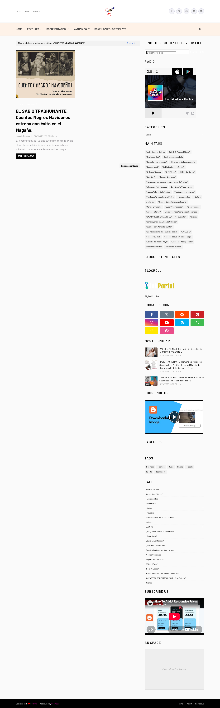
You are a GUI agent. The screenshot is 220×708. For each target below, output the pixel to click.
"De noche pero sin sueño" (156, 162)
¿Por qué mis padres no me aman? (174, 531)
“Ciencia (193, 217)
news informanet (24, 136)
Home (19, 11)
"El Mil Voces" (170, 172)
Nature (180, 467)
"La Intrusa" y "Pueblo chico (181, 187)
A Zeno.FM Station (153, 119)
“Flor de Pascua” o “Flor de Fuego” (177, 237)
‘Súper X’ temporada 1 (174, 207)
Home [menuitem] (19, 29)
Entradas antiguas (129, 166)
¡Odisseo (174, 522)
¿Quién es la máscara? (174, 541)
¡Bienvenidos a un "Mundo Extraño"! (174, 517)
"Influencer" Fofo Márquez (156, 187)
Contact (37, 11)
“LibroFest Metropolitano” (182, 242)
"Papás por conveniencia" (184, 192)
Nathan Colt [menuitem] (81, 29)
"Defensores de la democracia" (183, 162)
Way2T (35, 704)
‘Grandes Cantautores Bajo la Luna (172, 202)
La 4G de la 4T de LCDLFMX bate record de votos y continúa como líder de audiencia (181, 379)
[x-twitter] (179, 11)
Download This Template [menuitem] (110, 29)
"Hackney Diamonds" (167, 177)
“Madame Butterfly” (154, 246)
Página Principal (152, 296)
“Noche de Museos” (173, 246)
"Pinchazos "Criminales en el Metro (160, 197)
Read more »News (26, 156)
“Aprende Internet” (153, 212)
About (189, 704)
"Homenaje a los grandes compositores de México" (166, 182)
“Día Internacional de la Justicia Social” (161, 232)
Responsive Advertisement (174, 669)
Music (170, 467)
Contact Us (199, 704)
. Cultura (197, 197)
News (27, 11)
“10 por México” (193, 207)
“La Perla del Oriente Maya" (156, 242)
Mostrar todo (132, 43)
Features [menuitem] (33, 29)
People (190, 467)
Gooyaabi (55, 704)
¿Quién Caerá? (174, 536)
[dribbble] (167, 330)
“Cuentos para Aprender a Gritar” (159, 227)
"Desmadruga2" (152, 167)
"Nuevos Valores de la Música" (158, 192)
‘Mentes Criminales (154, 207)
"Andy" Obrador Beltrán (155, 152)
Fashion (161, 467)
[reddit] (182, 314)
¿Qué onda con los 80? (174, 545)
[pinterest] (194, 11)
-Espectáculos (184, 197)
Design (175, 135)
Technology (160, 472)
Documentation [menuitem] (56, 29)
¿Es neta (174, 527)
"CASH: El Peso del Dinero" (179, 152)
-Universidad (174, 503)
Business (150, 467)
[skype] (201, 11)
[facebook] (172, 11)
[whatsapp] (197, 322)
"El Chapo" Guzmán (153, 172)
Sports (149, 472)
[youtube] (167, 322)
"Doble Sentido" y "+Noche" (173, 167)
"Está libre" (150, 177)
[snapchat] (151, 330)
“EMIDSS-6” (186, 232)
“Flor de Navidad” (153, 237)
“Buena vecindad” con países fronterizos (181, 212)
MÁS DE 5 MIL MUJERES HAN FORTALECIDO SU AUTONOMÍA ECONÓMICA (180, 350)
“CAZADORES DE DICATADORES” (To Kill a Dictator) (166, 217)
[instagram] (186, 11)
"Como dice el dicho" (174, 494)
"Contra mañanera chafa (173, 157)
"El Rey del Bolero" (187, 172)
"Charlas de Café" (153, 157)
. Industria (150, 202)
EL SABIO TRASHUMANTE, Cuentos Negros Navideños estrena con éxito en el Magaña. (43, 120)
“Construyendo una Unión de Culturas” (161, 222)
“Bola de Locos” (174, 569)
